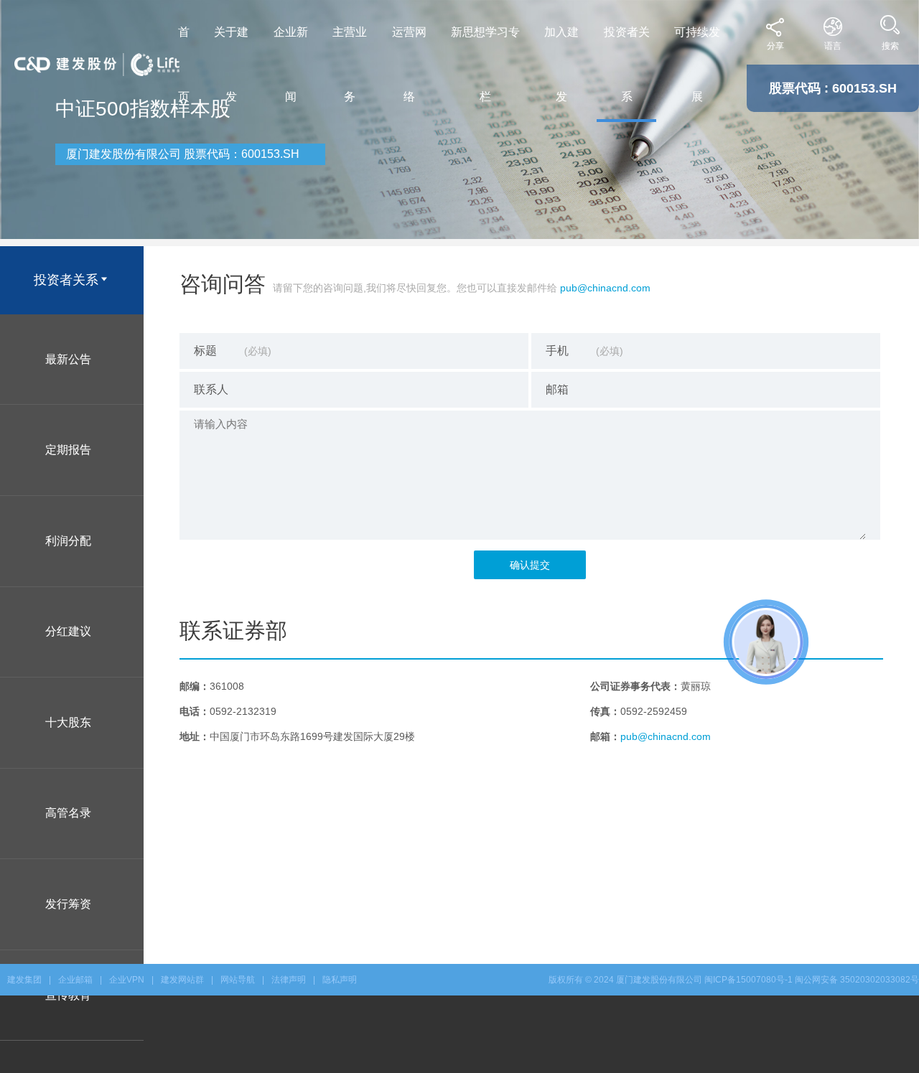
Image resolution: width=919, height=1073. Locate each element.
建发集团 (24, 980)
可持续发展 (697, 64)
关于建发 (231, 64)
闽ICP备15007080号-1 (748, 980)
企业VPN (126, 980)
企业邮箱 (75, 980)
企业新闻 (291, 64)
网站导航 (237, 980)
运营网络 (409, 64)
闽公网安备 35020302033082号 (857, 980)
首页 (184, 64)
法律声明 (288, 980)
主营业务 (349, 64)
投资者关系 (627, 64)
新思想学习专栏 (485, 64)
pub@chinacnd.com (605, 288)
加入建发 (561, 64)
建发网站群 (182, 980)
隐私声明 (339, 980)
